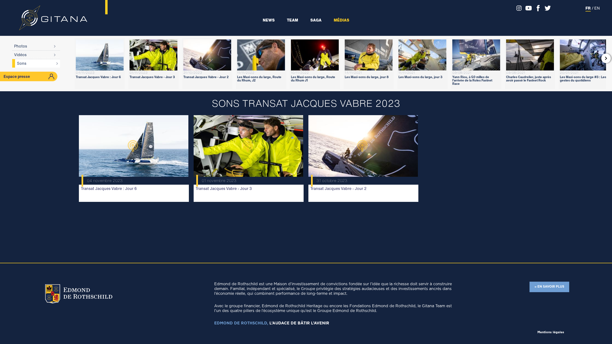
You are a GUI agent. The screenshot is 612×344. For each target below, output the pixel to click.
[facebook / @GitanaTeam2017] (537, 8)
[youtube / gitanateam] (527, 8)
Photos (20, 46)
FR (588, 8)
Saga (316, 20)
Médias (341, 20)
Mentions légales (550, 332)
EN (597, 8)
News (269, 20)
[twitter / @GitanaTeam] (546, 8)
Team (292, 20)
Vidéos (20, 55)
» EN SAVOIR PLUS (549, 286)
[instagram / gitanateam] (518, 8)
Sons (21, 63)
